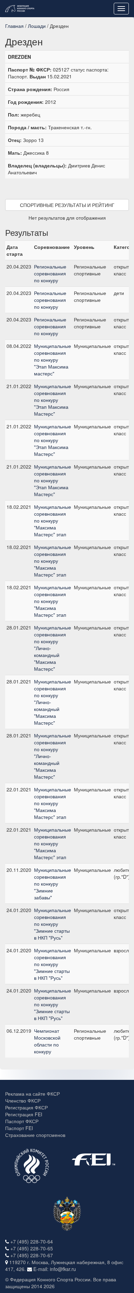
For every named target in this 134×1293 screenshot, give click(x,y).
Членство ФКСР (23, 1100)
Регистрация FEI (23, 1114)
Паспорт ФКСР (21, 1121)
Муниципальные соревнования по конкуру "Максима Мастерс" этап (52, 520)
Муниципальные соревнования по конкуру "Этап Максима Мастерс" (52, 400)
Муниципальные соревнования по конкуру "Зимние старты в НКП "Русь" (52, 924)
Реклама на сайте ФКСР (32, 1093)
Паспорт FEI (19, 1128)
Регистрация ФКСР (26, 1107)
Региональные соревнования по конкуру (50, 273)
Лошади (37, 25)
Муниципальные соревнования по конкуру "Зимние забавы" (52, 883)
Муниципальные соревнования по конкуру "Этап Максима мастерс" (52, 359)
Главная (14, 25)
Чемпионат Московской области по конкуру (47, 1041)
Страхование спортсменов (35, 1134)
